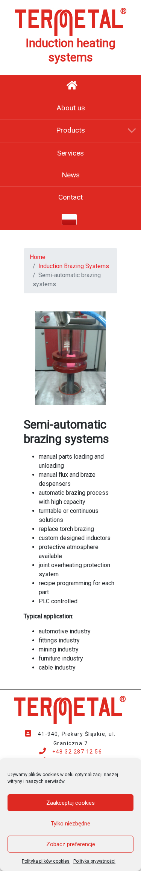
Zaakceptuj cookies (70, 802)
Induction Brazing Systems (73, 266)
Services (70, 153)
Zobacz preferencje (70, 844)
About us (70, 108)
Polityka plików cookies (46, 861)
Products (70, 130)
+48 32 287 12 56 (77, 752)
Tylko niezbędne (70, 823)
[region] (70, 358)
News (71, 175)
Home (37, 257)
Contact (70, 197)
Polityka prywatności (94, 861)
